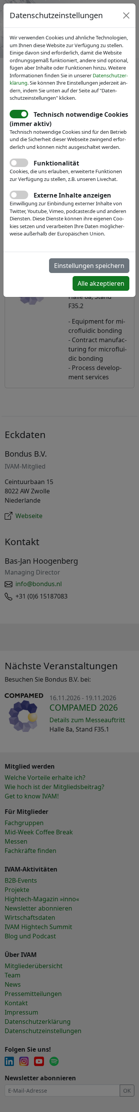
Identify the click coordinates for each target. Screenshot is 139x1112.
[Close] (126, 15)
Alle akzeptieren (101, 283)
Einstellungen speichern (89, 265)
